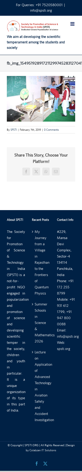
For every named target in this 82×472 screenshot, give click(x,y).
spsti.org (63, 349)
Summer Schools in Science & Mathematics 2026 (41, 322)
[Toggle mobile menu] (72, 23)
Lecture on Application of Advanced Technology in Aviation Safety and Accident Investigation (41, 386)
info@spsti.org (41, 10)
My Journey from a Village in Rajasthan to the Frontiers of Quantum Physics (41, 262)
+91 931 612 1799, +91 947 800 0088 (66, 311)
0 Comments (51, 129)
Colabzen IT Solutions (42, 450)
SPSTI (13, 129)
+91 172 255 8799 (65, 287)
